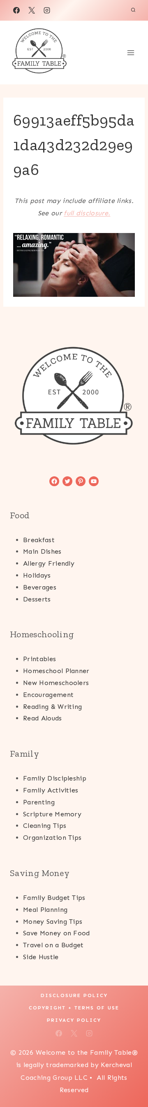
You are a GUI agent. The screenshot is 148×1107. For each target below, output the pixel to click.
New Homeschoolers (56, 683)
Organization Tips (52, 837)
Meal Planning (45, 910)
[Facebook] (16, 10)
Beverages (39, 587)
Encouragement (48, 695)
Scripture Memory (52, 814)
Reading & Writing (52, 707)
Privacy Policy (74, 1020)
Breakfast (39, 540)
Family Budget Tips (54, 898)
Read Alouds (42, 718)
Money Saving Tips (52, 921)
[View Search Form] (133, 10)
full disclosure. (87, 213)
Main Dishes (42, 551)
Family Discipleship (54, 778)
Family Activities (50, 790)
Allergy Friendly (48, 563)
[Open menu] (130, 52)
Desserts (37, 599)
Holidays (37, 575)
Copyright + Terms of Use (74, 1008)
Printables (39, 659)
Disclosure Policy (74, 995)
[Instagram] (46, 10)
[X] (31, 10)
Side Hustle (41, 957)
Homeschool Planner (56, 671)
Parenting (39, 802)
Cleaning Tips (44, 826)
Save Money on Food (56, 933)
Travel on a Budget (53, 945)
